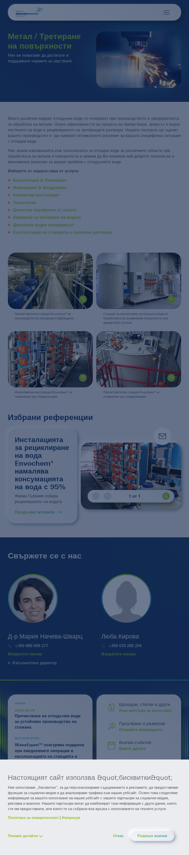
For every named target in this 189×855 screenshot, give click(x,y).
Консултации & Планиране (39, 180)
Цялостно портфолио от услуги (44, 210)
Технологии (24, 202)
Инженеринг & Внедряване (40, 187)
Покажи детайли (23, 836)
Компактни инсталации (36, 195)
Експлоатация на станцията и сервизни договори (62, 232)
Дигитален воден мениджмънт (43, 225)
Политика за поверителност (33, 817)
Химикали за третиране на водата (47, 217)
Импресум (71, 817)
